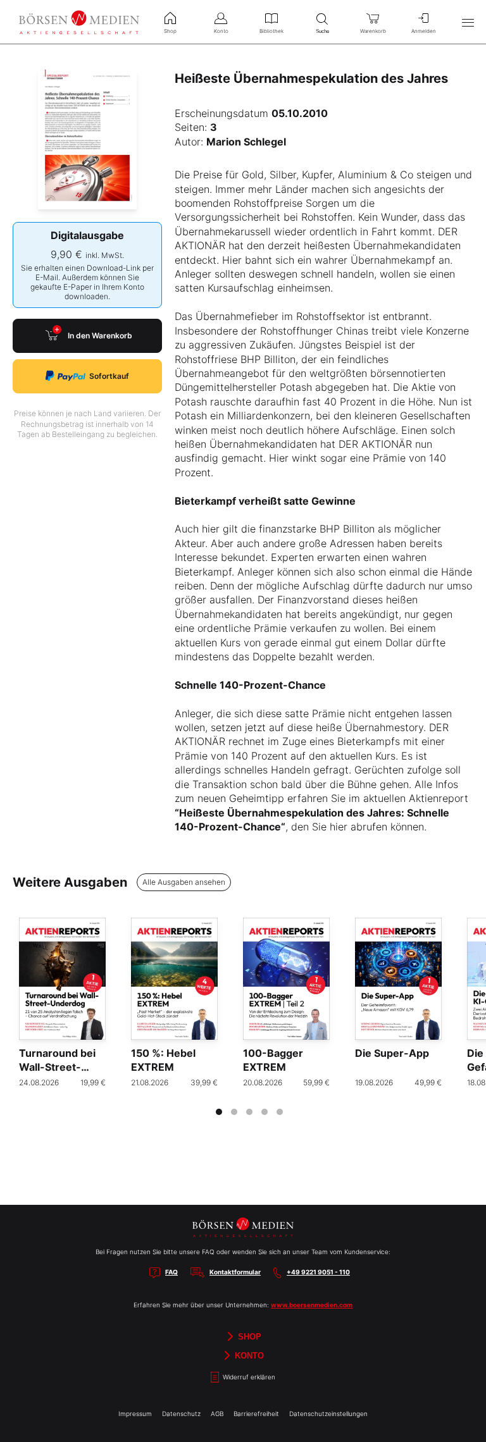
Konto (248, 1355)
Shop (248, 1336)
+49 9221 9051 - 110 (318, 1272)
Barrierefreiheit (256, 1413)
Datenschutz (181, 1413)
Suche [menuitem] (322, 31)
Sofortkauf (109, 376)
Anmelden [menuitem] (423, 31)
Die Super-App (392, 1053)
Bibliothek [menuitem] (271, 31)
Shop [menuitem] (170, 31)
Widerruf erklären (248, 1377)
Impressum (135, 1413)
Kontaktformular (235, 1272)
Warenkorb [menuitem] (373, 31)
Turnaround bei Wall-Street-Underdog (57, 1067)
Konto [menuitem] (221, 31)
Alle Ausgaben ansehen (183, 882)
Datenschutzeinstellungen (328, 1413)
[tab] (219, 1112)
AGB (217, 1413)
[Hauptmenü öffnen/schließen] (467, 22)
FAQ (171, 1272)
